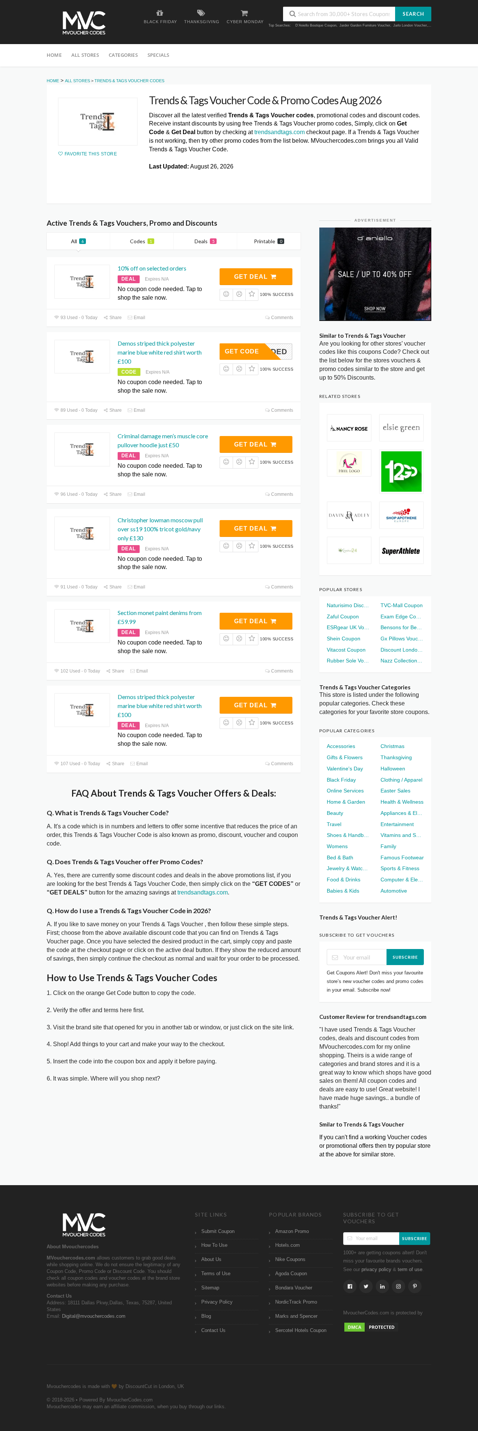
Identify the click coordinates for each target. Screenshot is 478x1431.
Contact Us (213, 1330)
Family (388, 846)
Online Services (345, 791)
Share (115, 317)
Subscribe (405, 957)
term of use (410, 1269)
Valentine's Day (345, 769)
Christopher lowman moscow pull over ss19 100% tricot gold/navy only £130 (160, 528)
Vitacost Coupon (346, 650)
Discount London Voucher (402, 650)
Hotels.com (287, 1245)
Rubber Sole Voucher (348, 661)
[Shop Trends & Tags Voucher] (98, 122)
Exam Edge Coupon (402, 616)
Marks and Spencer (296, 1316)
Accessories (341, 746)
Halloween (393, 769)
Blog (206, 1316)
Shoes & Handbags (348, 835)
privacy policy (376, 1269)
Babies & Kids (343, 891)
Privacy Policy (217, 1302)
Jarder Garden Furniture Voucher (364, 25)
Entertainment (397, 824)
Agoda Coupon (291, 1273)
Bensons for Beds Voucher (402, 627)
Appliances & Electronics (402, 813)
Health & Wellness (402, 802)
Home (54, 55)
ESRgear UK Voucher (348, 627)
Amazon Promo (292, 1231)
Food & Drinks (343, 880)
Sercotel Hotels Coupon (300, 1330)
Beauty (335, 813)
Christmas (392, 746)
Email (139, 317)
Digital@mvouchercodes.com (93, 1316)
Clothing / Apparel (401, 780)
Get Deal (252, 276)
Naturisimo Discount (348, 605)
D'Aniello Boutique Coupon (315, 25)
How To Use (214, 1245)
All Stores (85, 55)
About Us (211, 1259)
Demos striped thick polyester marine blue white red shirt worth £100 (160, 352)
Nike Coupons (290, 1259)
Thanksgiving (396, 757)
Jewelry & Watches (348, 868)
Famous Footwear (402, 857)
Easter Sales (395, 791)
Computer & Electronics (402, 880)
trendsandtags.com (279, 132)
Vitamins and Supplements (402, 835)
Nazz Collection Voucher (402, 661)
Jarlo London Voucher (410, 25)
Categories (123, 55)
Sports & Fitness (400, 868)
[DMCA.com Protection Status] (371, 1326)
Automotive (394, 891)
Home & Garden (346, 802)
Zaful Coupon (343, 616)
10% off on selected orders (152, 268)
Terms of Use (215, 1273)
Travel (334, 824)
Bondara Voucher (293, 1288)
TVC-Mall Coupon (402, 605)
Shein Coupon (343, 639)
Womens (337, 846)
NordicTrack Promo (296, 1302)
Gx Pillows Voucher (402, 639)
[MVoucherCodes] (84, 23)
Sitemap (210, 1288)
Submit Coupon (218, 1231)
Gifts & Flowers (345, 757)
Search (413, 14)
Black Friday (341, 780)
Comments (281, 317)
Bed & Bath (340, 857)
